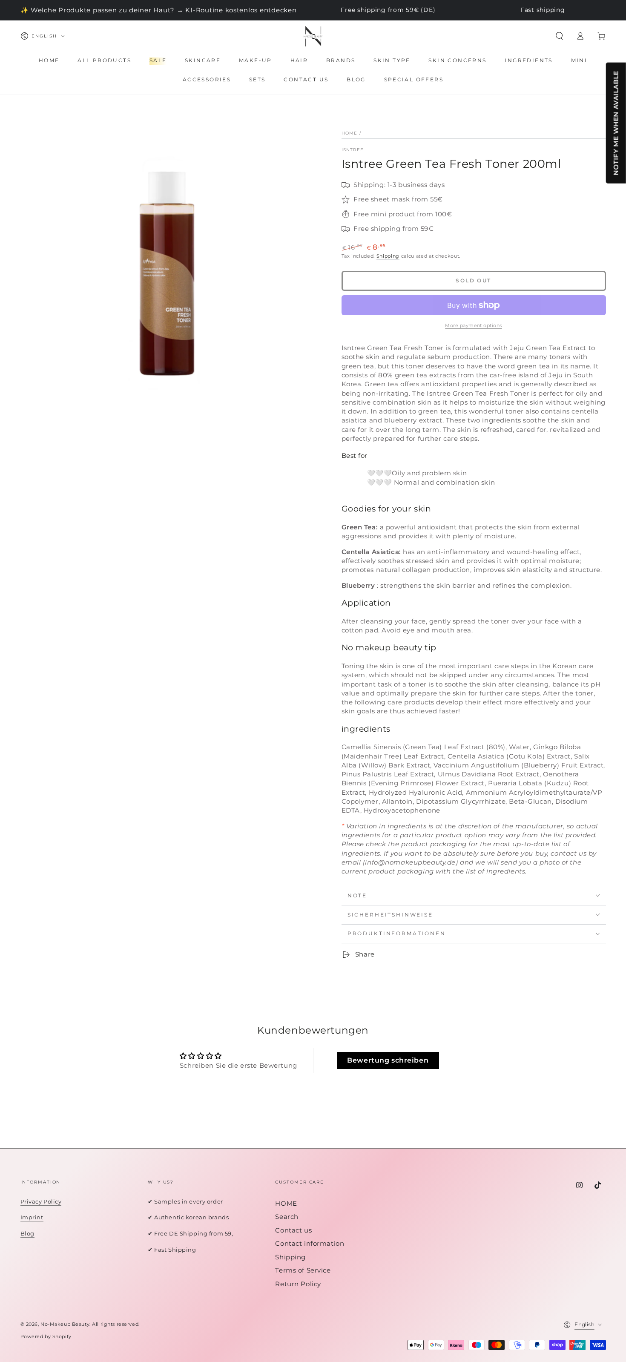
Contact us (293, 1230)
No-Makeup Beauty (64, 1324)
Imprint (31, 1217)
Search (286, 1217)
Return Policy (298, 1284)
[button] (559, 36)
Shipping (387, 256)
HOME (286, 1203)
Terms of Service (302, 1270)
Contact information (309, 1243)
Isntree (353, 149)
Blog (27, 1233)
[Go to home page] (313, 36)
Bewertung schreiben (387, 1060)
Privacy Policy (41, 1201)
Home (350, 133)
